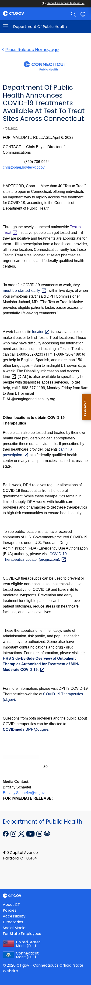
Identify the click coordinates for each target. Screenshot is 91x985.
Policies (9, 910)
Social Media (14, 928)
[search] (74, 14)
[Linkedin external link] (39, 833)
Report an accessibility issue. (65, 3)
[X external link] (21, 833)
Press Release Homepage (32, 49)
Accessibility (14, 916)
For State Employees (22, 933)
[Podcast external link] (47, 833)
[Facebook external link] (6, 833)
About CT (11, 904)
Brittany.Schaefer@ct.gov (24, 793)
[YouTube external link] (30, 833)
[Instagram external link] (13, 833)
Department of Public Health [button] (25, 26)
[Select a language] (83, 14)
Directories (13, 922)
